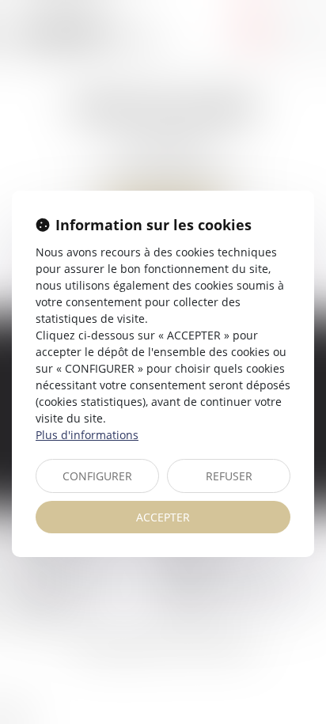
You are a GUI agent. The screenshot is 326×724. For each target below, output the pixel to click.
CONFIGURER (97, 475)
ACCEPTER (163, 517)
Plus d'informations (87, 434)
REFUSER (229, 475)
